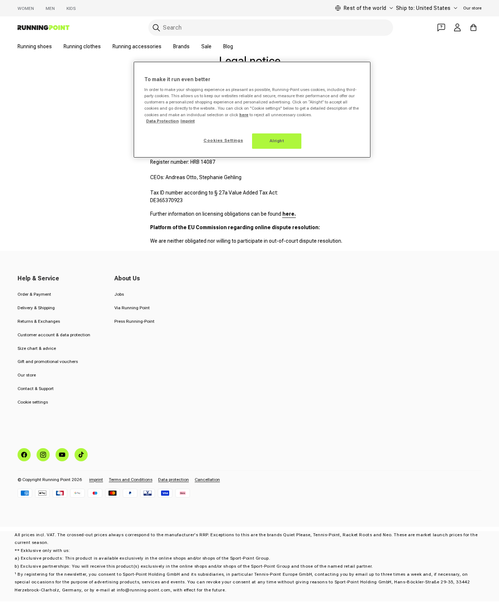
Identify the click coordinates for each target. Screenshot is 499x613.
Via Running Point (132, 307)
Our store (472, 8)
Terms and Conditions (130, 479)
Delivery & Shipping (36, 307)
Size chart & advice (37, 348)
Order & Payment (34, 294)
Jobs (119, 294)
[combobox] (270, 27)
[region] (252, 109)
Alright (277, 140)
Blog (228, 46)
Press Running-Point (134, 321)
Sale (206, 46)
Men (50, 8)
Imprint (187, 121)
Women (26, 8)
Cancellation (207, 479)
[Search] (156, 28)
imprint (96, 479)
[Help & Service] (441, 27)
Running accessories (137, 46)
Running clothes (82, 46)
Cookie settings (33, 402)
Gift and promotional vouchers (48, 361)
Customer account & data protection (54, 334)
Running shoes (35, 46)
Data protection (173, 479)
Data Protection (162, 121)
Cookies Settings (223, 140)
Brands (181, 46)
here (243, 114)
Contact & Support (36, 388)
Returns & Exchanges (39, 321)
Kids (71, 8)
